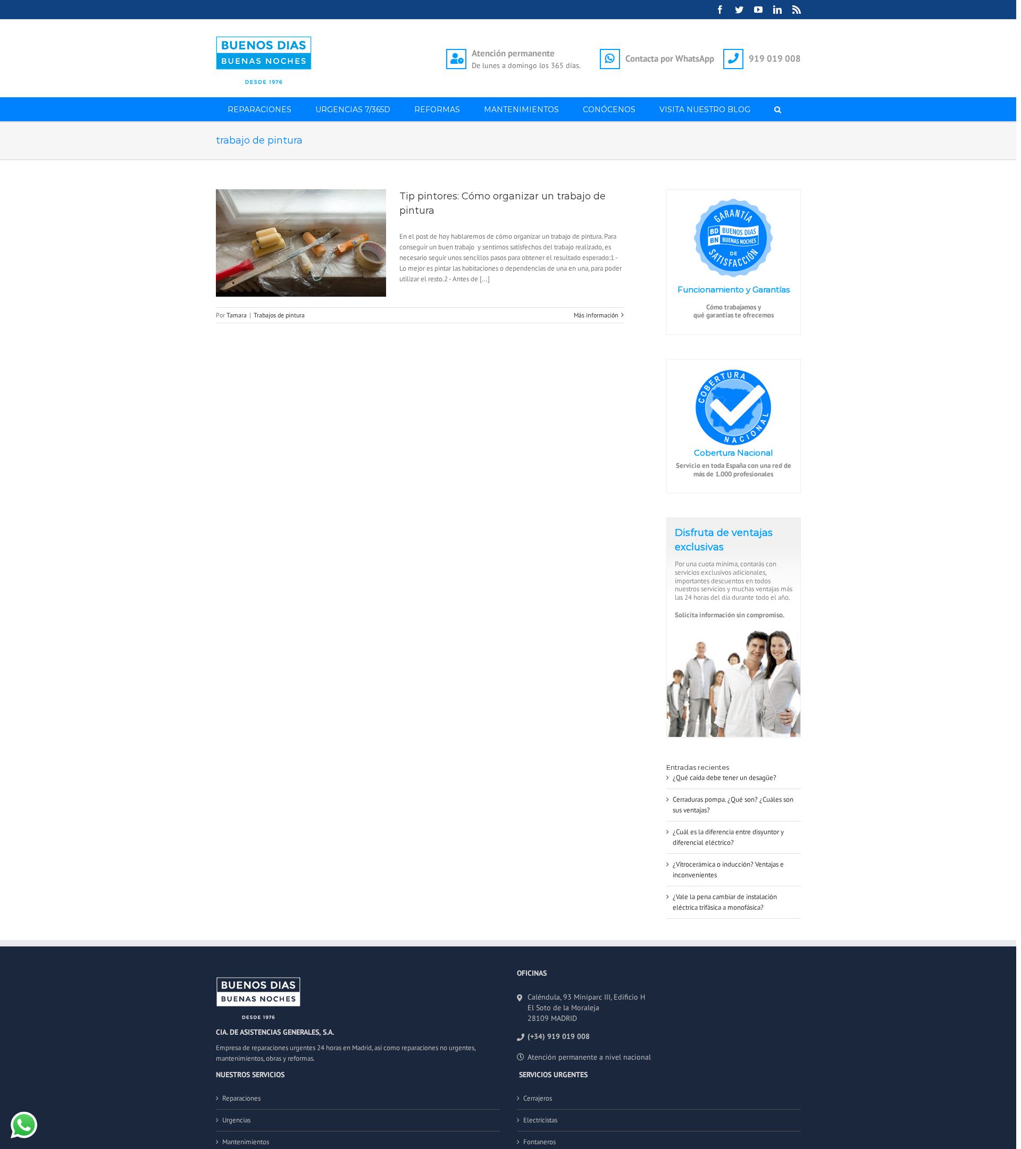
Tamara (237, 315)
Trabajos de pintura (279, 315)
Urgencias (236, 1120)
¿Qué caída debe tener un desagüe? (724, 777)
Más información (596, 315)
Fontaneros (539, 1141)
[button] (778, 109)
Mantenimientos (245, 1141)
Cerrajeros (537, 1098)
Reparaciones (241, 1098)
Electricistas (540, 1120)
